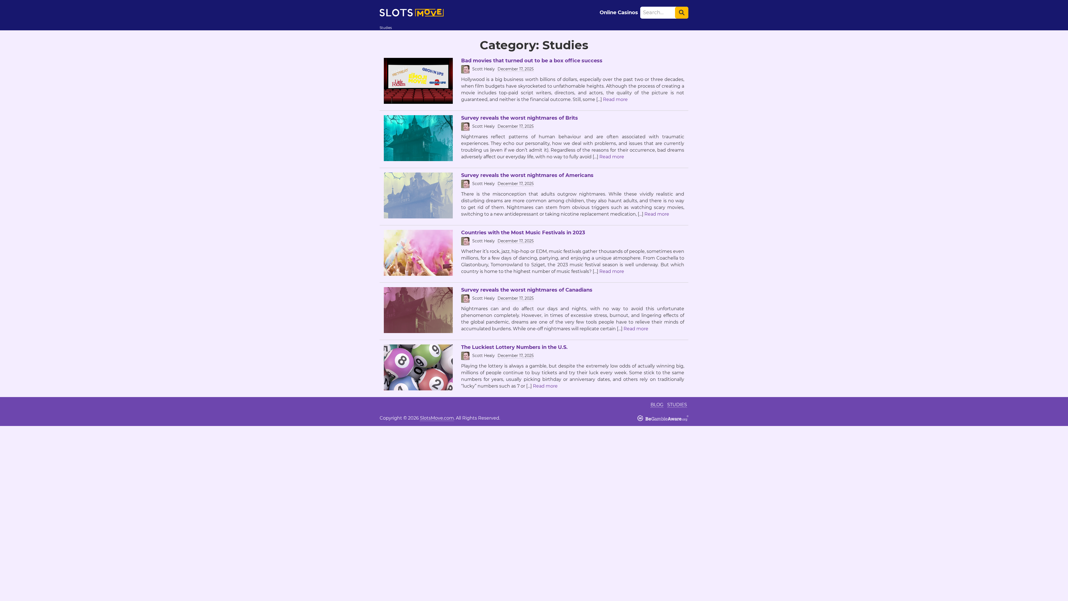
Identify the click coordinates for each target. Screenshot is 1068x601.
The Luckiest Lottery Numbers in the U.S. (514, 347)
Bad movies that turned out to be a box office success (531, 61)
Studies (677, 404)
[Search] (681, 13)
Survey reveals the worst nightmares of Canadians (526, 290)
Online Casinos (619, 12)
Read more (615, 99)
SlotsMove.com (437, 418)
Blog (657, 404)
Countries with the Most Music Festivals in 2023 (523, 233)
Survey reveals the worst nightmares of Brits (519, 118)
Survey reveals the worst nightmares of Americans (527, 175)
